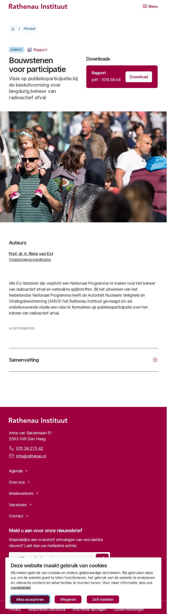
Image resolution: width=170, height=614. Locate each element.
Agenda (16, 471)
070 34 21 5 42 (29, 448)
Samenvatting (24, 360)
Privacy (15, 609)
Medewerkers (21, 493)
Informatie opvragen (89, 609)
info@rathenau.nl (31, 456)
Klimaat (30, 28)
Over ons (17, 482)
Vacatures (18, 504)
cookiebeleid (21, 587)
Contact (16, 516)
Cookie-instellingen (128, 609)
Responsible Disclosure (46, 609)
